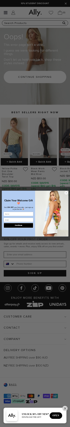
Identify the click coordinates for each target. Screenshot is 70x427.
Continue (18, 225)
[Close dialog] (66, 192)
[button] (65, 408)
